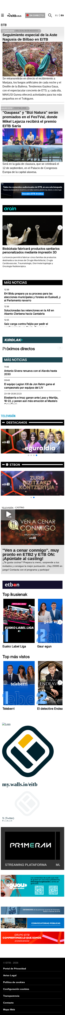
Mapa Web (9, 1009)
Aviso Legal (9, 975)
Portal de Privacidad (14, 968)
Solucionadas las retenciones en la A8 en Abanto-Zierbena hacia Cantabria (29, 312)
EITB (3, 25)
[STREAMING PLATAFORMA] (30, 845)
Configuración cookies (16, 989)
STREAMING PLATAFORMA (26, 865)
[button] (60, 227)
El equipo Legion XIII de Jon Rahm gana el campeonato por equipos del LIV (29, 386)
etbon (15, 464)
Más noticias (15, 283)
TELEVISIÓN (8, 416)
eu (56, 15)
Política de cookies (14, 982)
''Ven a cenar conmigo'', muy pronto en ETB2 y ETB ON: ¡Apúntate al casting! (30, 554)
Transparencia (11, 996)
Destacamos (16, 422)
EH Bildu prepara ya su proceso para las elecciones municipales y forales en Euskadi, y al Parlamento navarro (32, 297)
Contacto (8, 1002)
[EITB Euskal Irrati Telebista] (14, 15)
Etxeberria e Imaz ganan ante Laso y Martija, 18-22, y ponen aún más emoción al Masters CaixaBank (31, 401)
